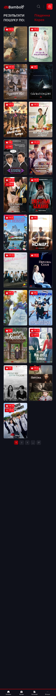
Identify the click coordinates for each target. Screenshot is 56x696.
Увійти (49, 7)
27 (39, 442)
